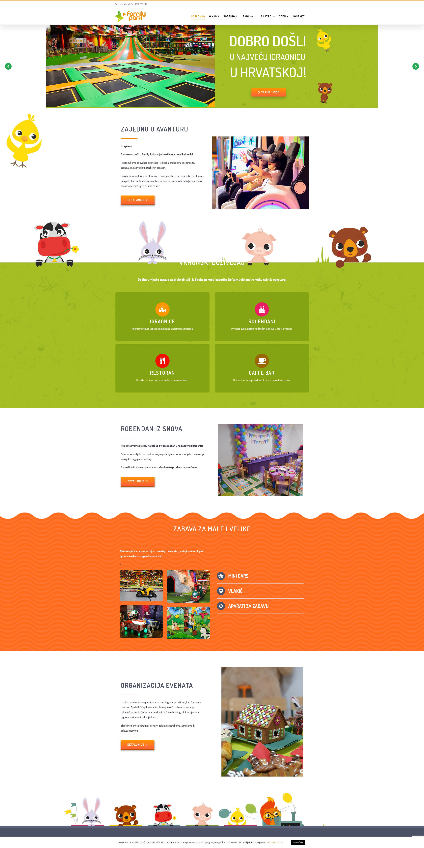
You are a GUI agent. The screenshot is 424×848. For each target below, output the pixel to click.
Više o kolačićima (275, 842)
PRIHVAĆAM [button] (298, 842)
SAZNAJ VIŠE (269, 92)
